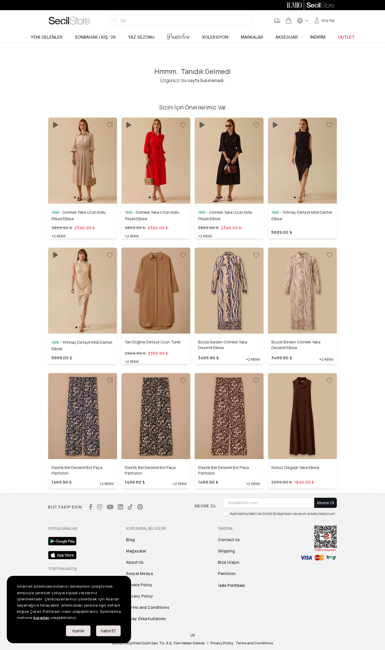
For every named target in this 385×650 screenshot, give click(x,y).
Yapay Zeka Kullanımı (146, 618)
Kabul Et (108, 630)
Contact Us (229, 539)
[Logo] (69, 20)
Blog (130, 539)
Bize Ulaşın (228, 562)
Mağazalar (136, 551)
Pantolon (178, 37)
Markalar (252, 37)
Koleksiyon (215, 37)
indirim (318, 37)
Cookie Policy (139, 584)
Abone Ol (325, 502)
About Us (134, 562)
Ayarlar (78, 630)
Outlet (346, 37)
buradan (42, 617)
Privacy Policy (139, 596)
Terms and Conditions (147, 607)
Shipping (226, 551)
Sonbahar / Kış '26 (95, 37)
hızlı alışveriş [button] (82, 189)
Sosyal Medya (139, 573)
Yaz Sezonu (141, 37)
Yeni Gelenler (46, 37)
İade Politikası (231, 585)
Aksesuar (286, 37)
